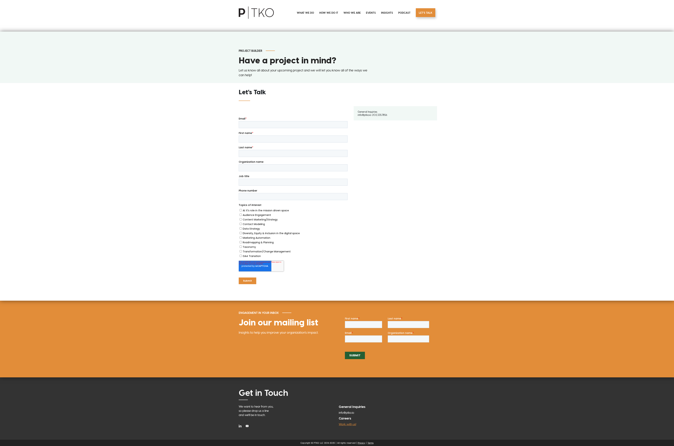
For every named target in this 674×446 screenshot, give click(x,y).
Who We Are (352, 12)
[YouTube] (247, 425)
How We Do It (328, 12)
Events (371, 12)
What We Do (305, 12)
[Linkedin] (241, 425)
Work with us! (347, 424)
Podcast (404, 12)
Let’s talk (425, 12)
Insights (387, 12)
